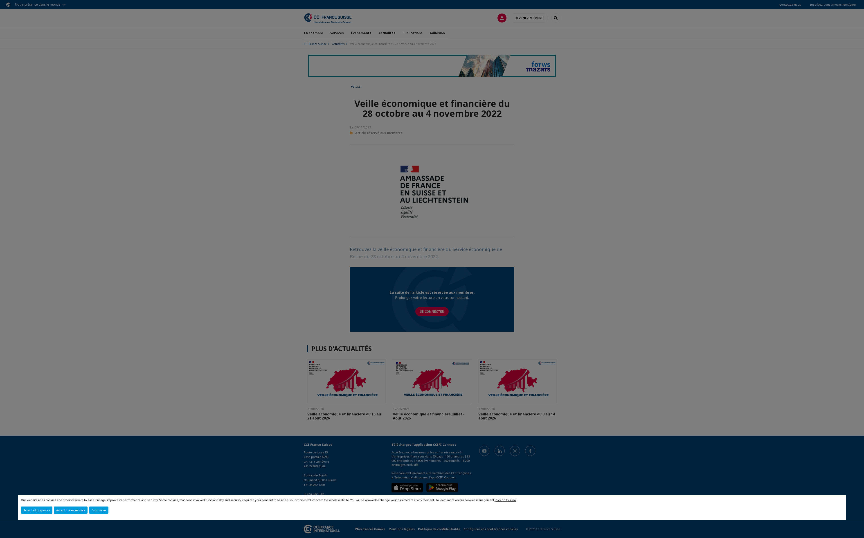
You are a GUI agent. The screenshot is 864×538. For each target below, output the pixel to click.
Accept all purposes (36, 510)
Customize (99, 510)
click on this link (505, 500)
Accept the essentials (70, 510)
